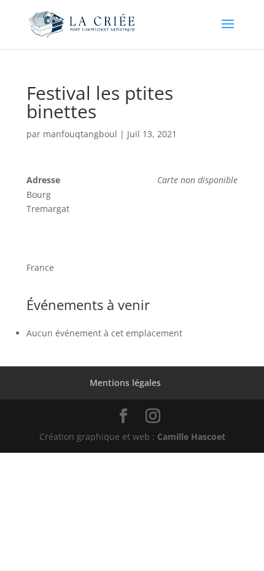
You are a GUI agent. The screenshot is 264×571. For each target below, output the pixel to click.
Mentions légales (125, 382)
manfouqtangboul (80, 134)
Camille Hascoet (191, 436)
